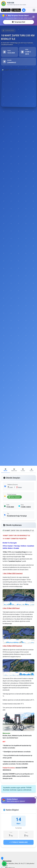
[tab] (5, 470)
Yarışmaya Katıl (19, 22)
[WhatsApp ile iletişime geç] (4, 863)
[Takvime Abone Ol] (23, 10)
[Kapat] (33, 16)
